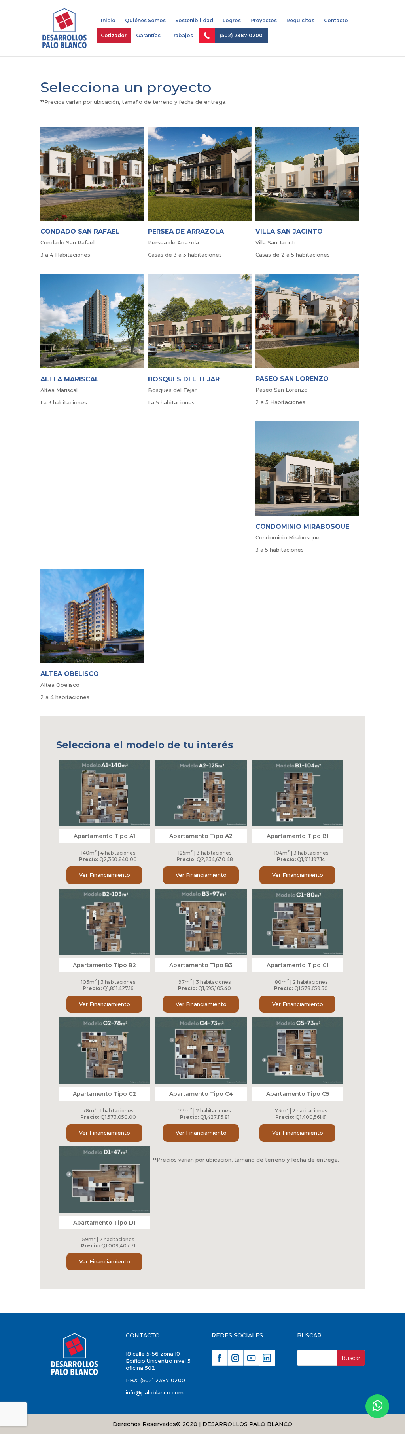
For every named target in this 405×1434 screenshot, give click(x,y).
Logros (232, 20)
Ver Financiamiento (104, 875)
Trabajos (181, 35)
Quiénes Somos (145, 20)
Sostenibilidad (194, 20)
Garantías (148, 35)
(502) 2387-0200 (241, 35)
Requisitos (300, 20)
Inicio (108, 20)
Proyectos (263, 20)
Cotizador (114, 35)
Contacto (336, 20)
